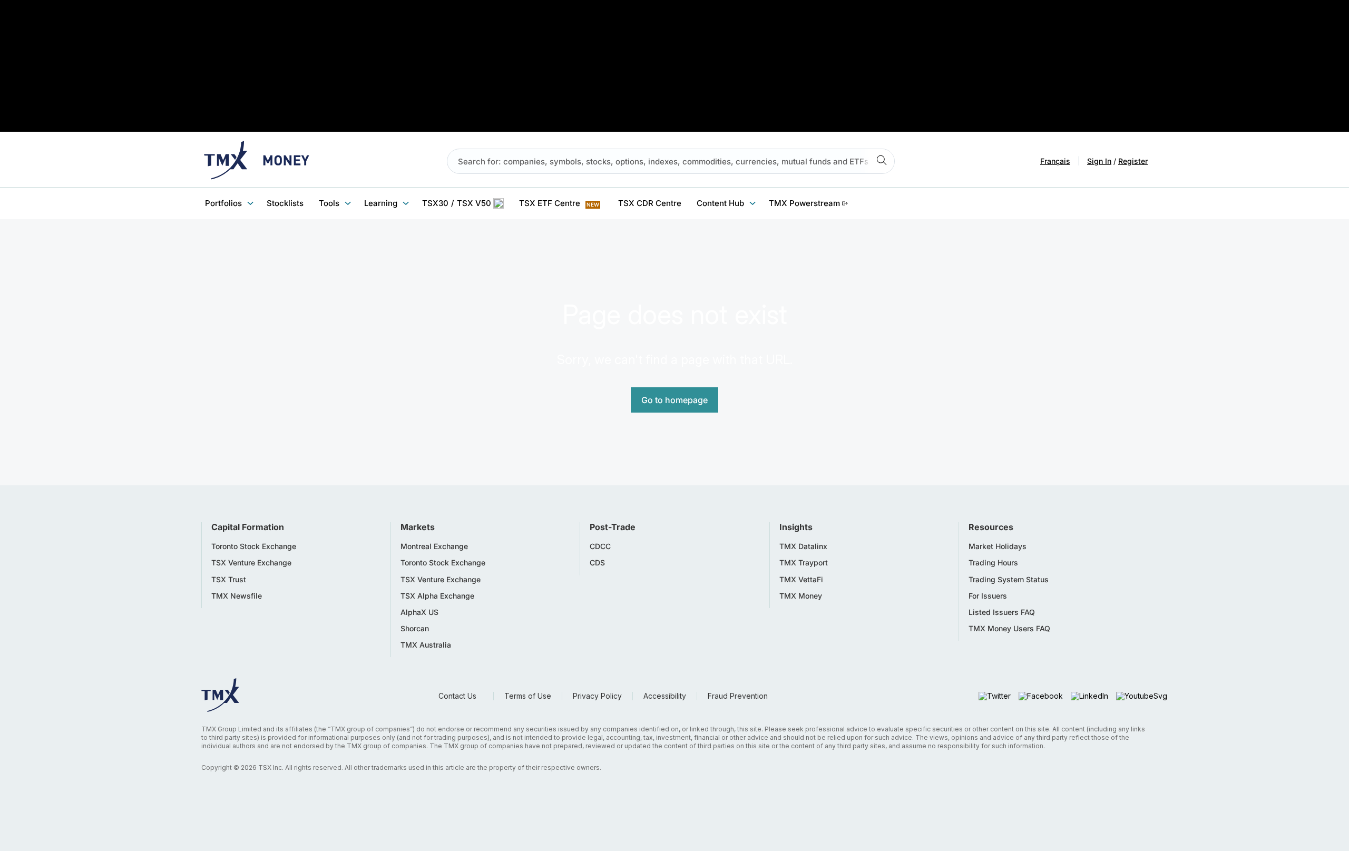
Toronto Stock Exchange (253, 546)
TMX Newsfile (236, 596)
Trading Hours (993, 563)
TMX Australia (425, 645)
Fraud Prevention (738, 695)
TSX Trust (228, 579)
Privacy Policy (597, 695)
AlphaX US (419, 612)
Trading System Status (1009, 579)
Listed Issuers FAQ (1002, 612)
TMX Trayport (803, 563)
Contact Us (457, 695)
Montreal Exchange (434, 546)
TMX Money (800, 596)
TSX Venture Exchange (251, 563)
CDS (597, 563)
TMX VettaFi (801, 579)
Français (1055, 161)
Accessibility (664, 695)
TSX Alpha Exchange (437, 596)
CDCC (600, 546)
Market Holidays (998, 546)
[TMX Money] (256, 161)
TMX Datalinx (803, 546)
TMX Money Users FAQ (1009, 628)
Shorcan (414, 628)
